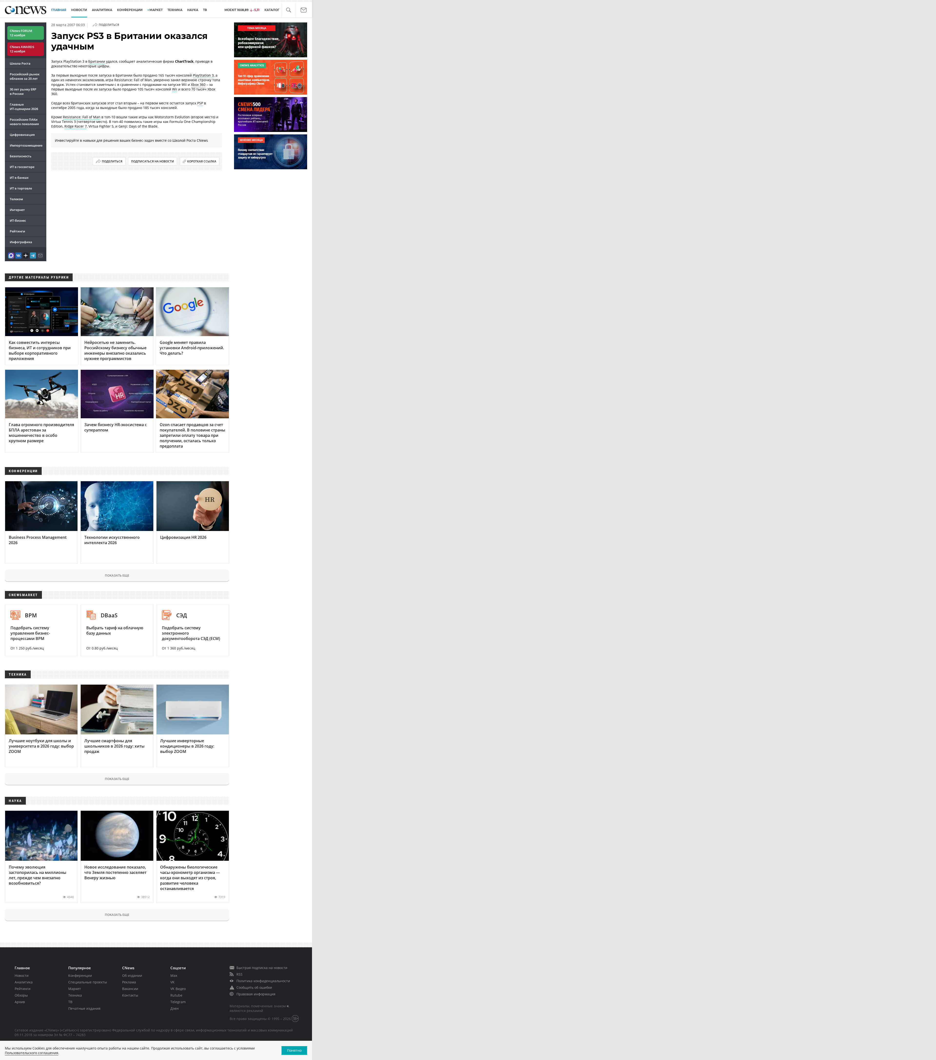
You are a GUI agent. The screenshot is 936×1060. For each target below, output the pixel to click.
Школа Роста (20, 63)
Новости (22, 975)
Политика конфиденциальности (263, 981)
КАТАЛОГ (271, 10)
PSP (200, 103)
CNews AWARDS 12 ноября (22, 49)
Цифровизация (22, 134)
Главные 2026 (24, 106)
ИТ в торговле (21, 188)
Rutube (176, 995)
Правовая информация (255, 994)
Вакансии (130, 988)
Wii (174, 89)
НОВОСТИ (79, 10)
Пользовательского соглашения (31, 1052)
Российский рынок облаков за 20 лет (24, 76)
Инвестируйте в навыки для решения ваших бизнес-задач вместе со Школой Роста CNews (131, 140)
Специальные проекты (87, 982)
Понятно (294, 1050)
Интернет (17, 210)
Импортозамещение (26, 145)
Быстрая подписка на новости (261, 967)
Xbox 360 (198, 84)
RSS (239, 974)
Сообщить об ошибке (254, 987)
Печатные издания (84, 1008)
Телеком (16, 199)
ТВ (205, 10)
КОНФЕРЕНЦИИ (130, 10)
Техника (75, 995)
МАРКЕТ (156, 10)
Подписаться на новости (152, 161)
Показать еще (117, 575)
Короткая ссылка (201, 161)
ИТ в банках (19, 177)
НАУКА (192, 10)
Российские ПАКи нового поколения (24, 121)
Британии (96, 61)
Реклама (129, 982)
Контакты (130, 995)
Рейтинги (17, 231)
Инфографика (21, 242)
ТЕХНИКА (174, 10)
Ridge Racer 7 (75, 126)
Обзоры (21, 995)
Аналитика (102, 10)
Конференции (80, 975)
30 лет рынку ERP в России (23, 91)
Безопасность (20, 156)
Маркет (74, 988)
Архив (20, 1002)
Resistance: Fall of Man (81, 117)
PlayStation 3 (203, 75)
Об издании (132, 975)
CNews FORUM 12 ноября (21, 33)
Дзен (174, 1008)
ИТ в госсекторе (22, 167)
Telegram (178, 1002)
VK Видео (178, 988)
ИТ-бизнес (18, 220)
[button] (288, 10)
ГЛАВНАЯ (58, 10)
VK (172, 982)
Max (173, 975)
